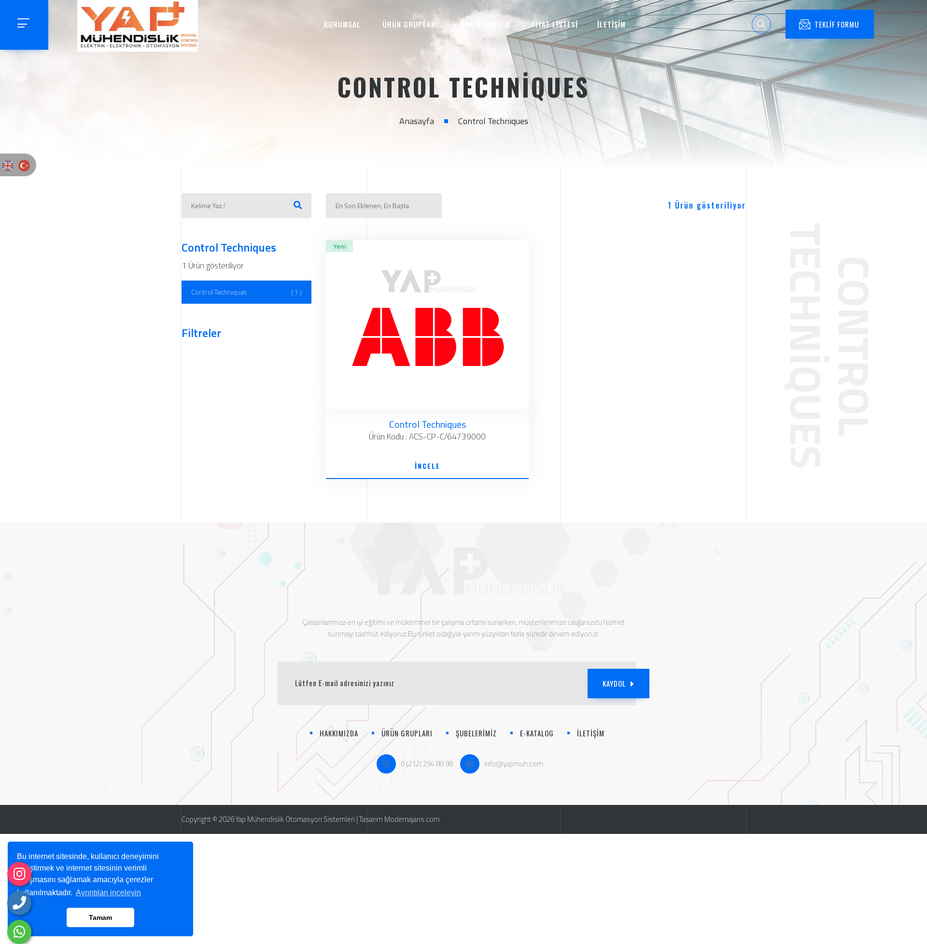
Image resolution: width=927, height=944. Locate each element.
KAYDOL (614, 683)
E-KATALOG (537, 733)
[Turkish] (24, 164)
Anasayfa (416, 120)
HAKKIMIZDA (339, 733)
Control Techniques (246, 292)
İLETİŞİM (611, 24)
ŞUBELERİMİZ (476, 733)
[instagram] (19, 874)
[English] (7, 164)
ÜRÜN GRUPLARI (410, 24)
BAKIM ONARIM (485, 24)
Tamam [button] (100, 917)
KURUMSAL (342, 24)
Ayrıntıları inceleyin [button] (108, 892)
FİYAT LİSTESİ (555, 24)
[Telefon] (19, 903)
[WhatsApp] (19, 932)
